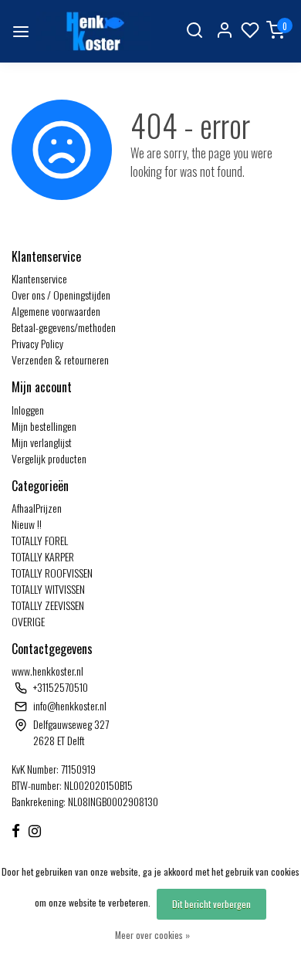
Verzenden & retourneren (60, 359)
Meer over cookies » (152, 934)
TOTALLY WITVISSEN (48, 589)
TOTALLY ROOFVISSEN (52, 572)
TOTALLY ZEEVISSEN (48, 605)
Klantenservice (39, 278)
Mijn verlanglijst (42, 442)
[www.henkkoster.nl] (93, 31)
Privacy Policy (37, 343)
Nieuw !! (27, 524)
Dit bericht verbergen (211, 903)
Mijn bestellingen (44, 426)
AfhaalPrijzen (37, 508)
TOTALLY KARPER (43, 556)
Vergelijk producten (49, 458)
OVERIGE (28, 621)
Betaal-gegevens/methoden (64, 327)
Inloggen (28, 410)
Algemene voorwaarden (56, 311)
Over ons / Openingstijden (61, 294)
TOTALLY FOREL (40, 540)
